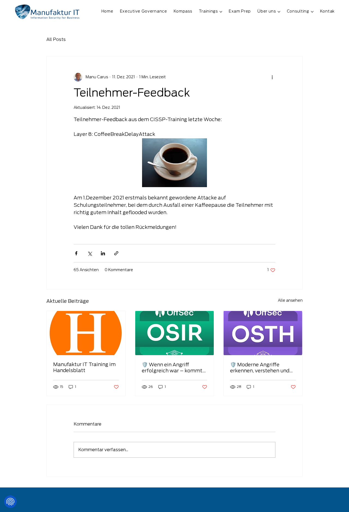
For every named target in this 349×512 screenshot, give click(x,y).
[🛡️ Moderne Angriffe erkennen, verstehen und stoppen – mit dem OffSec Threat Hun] (263, 333)
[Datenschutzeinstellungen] (10, 501)
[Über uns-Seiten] (279, 11)
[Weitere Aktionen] (272, 77)
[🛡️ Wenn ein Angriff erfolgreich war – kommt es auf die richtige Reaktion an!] (174, 333)
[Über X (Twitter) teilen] (89, 253)
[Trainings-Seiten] (220, 11)
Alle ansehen (290, 301)
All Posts (56, 39)
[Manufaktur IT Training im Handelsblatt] (86, 333)
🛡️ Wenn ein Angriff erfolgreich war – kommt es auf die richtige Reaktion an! (174, 368)
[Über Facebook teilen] (76, 253)
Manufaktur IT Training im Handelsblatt (84, 367)
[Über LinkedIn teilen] (103, 253)
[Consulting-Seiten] (312, 11)
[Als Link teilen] (116, 253)
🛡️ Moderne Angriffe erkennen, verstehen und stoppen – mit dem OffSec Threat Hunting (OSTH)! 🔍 (262, 368)
